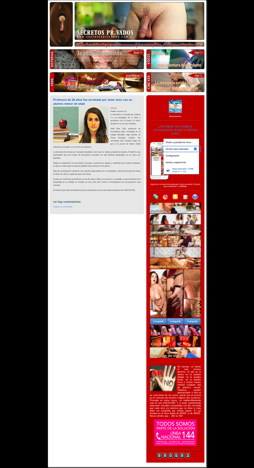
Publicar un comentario (62, 207)
